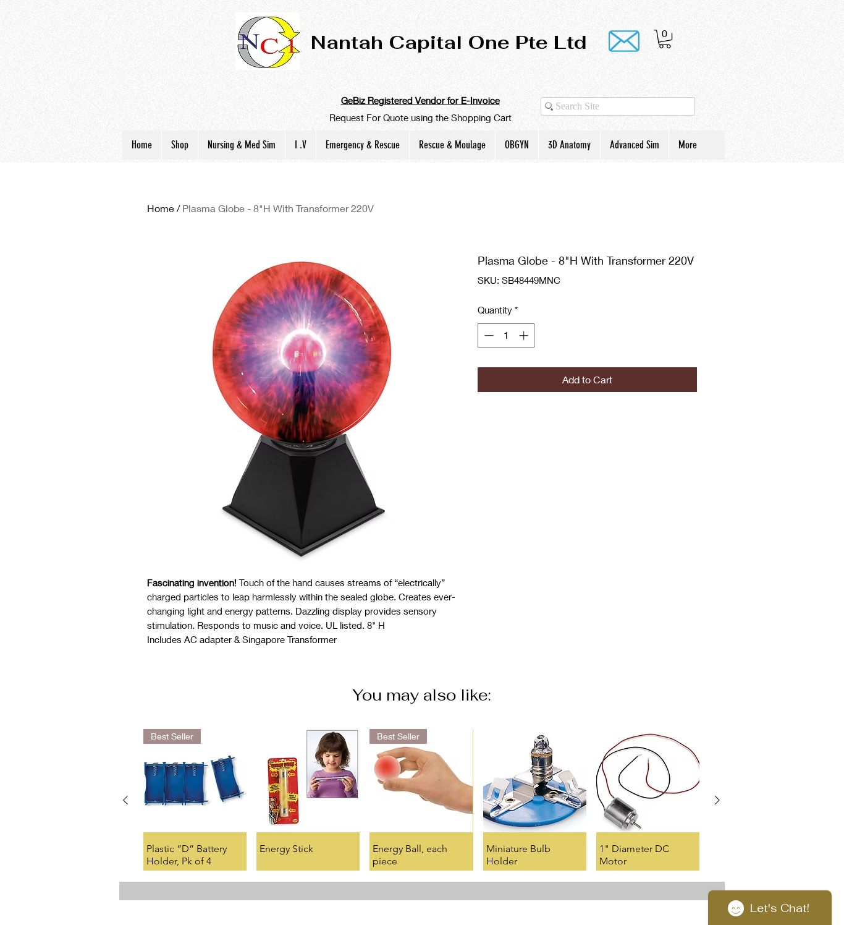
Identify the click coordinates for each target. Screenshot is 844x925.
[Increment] (525, 335)
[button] (665, 39)
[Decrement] (487, 335)
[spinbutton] (506, 335)
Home (160, 208)
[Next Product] (717, 800)
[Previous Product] (125, 800)
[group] (421, 799)
